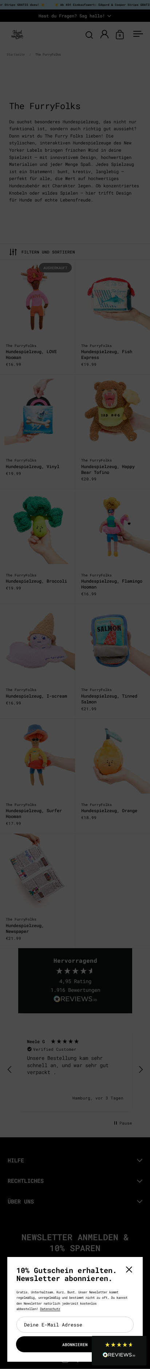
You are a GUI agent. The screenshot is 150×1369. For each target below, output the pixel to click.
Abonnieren (75, 1344)
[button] (119, 1350)
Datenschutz (50, 1309)
